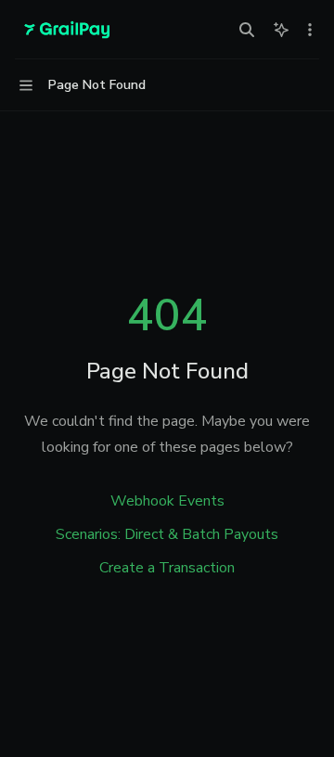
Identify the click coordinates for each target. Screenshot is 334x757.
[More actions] (310, 30)
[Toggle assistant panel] (281, 29)
